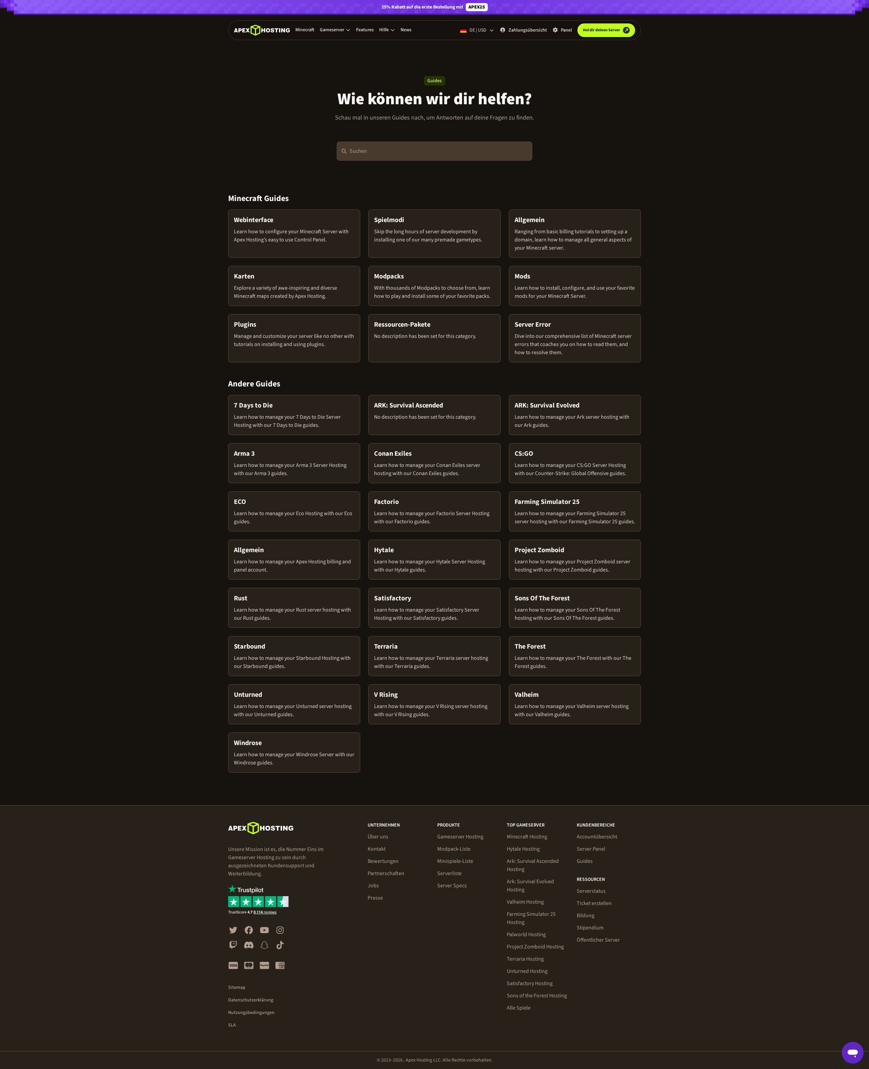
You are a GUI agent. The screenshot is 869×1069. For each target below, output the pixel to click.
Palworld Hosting (526, 934)
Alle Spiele (519, 1008)
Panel (566, 30)
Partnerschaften (386, 873)
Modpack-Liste (453, 849)
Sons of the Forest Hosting (537, 995)
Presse (375, 898)
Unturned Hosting (527, 971)
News (406, 29)
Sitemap (236, 987)
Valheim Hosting (525, 902)
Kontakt (377, 849)
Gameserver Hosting (460, 836)
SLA (232, 1025)
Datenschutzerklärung (250, 1000)
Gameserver (332, 29)
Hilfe (384, 29)
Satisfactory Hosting (530, 983)
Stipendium (590, 927)
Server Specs (452, 885)
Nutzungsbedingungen (251, 1012)
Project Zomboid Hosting (535, 946)
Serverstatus (591, 891)
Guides (585, 861)
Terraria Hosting (525, 959)
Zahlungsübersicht (528, 30)
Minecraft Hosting (527, 836)
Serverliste (449, 873)
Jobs (373, 885)
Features (365, 29)
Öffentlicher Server (598, 940)
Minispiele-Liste (455, 861)
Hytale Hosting (523, 849)
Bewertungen (383, 861)
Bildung (585, 915)
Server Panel (591, 849)
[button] (335, 29)
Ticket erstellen (594, 903)
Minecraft (304, 29)
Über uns (378, 836)
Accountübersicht (597, 836)
